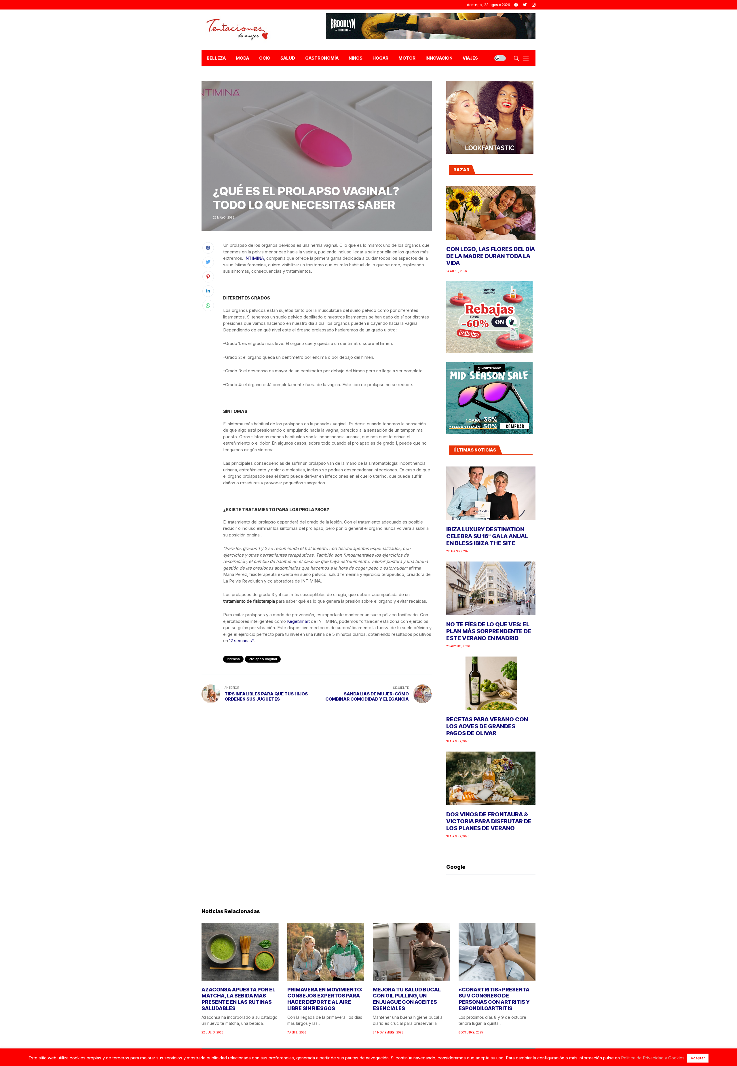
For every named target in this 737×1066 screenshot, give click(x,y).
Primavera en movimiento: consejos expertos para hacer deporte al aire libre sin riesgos (324, 999)
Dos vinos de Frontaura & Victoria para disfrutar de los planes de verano (488, 821)
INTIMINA (254, 258)
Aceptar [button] (698, 1058)
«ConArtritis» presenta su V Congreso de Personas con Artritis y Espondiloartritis (494, 999)
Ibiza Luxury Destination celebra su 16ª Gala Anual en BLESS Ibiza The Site (487, 536)
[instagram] (533, 5)
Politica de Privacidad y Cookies (653, 1058)
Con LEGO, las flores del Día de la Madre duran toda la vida (490, 256)
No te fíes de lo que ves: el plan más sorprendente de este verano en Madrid (488, 631)
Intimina (233, 659)
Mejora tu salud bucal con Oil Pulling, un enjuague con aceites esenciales (407, 999)
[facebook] (516, 5)
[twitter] (525, 4)
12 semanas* (241, 640)
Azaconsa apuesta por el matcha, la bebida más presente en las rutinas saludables (238, 999)
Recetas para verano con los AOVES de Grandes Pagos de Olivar (487, 726)
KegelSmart (298, 621)
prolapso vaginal (263, 659)
